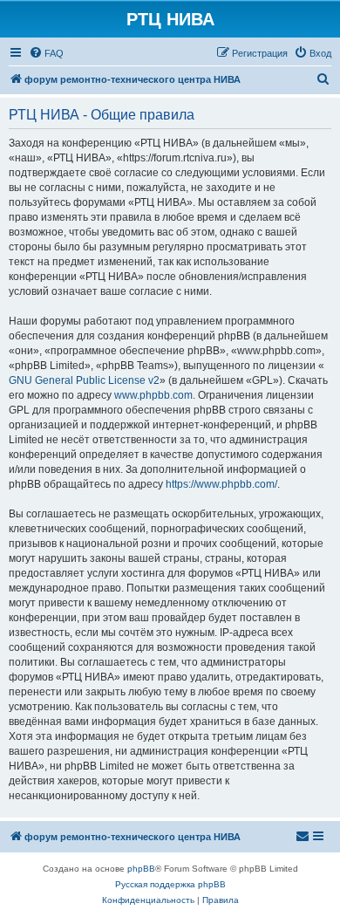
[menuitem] (46, 53)
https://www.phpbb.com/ (221, 484)
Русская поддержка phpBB (170, 884)
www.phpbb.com (153, 395)
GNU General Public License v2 (84, 380)
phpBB (141, 868)
